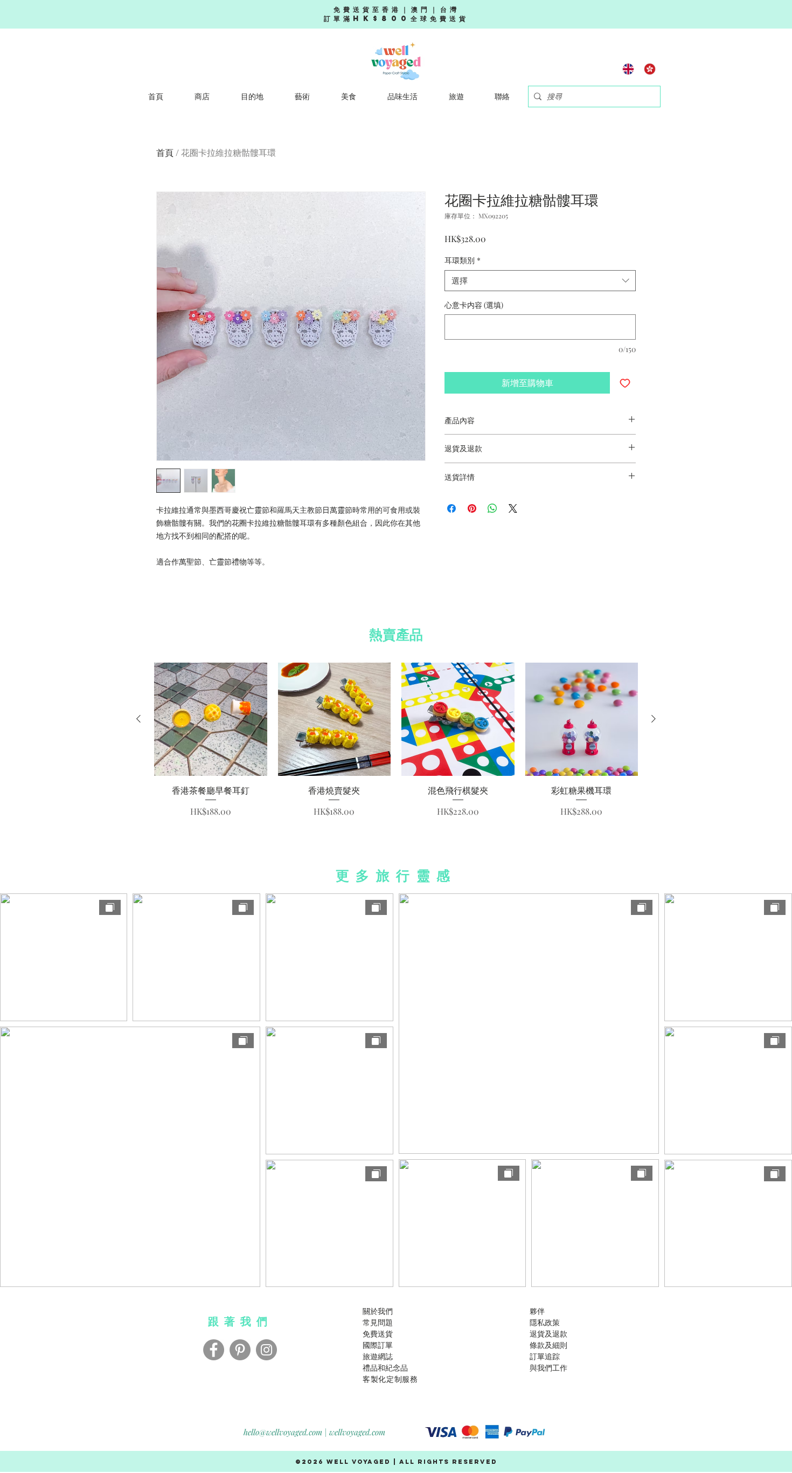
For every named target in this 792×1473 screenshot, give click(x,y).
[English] (628, 68)
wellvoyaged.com (357, 1432)
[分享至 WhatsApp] (492, 508)
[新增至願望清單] (625, 383)
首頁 (164, 152)
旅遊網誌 (378, 1356)
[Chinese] (650, 68)
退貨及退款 (548, 1334)
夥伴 (537, 1311)
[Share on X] (512, 508)
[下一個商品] (653, 718)
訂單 (537, 1356)
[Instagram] (266, 1349)
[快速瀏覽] (210, 719)
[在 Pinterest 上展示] (472, 508)
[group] (396, 740)
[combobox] (540, 280)
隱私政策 (545, 1322)
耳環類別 (462, 260)
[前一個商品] (138, 718)
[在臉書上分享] (451, 508)
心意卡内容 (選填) (473, 305)
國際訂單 (378, 1345)
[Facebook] (213, 1349)
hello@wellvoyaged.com (283, 1432)
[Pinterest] (240, 1349)
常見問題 (378, 1322)
